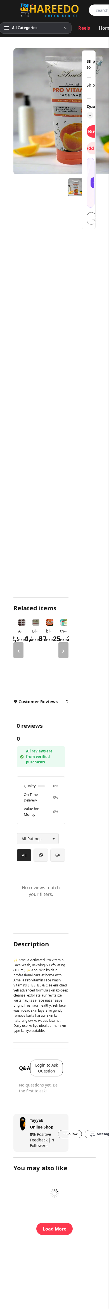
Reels (84, 28)
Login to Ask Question (46, 1068)
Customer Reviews (38, 701)
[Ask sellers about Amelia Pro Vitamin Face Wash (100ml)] (90, 183)
